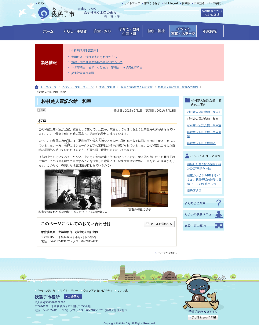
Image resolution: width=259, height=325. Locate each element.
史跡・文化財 (107, 87)
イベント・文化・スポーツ (78, 87)
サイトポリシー (69, 290)
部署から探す (152, 3)
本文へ (42, 3)
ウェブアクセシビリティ (97, 290)
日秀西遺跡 (194, 190)
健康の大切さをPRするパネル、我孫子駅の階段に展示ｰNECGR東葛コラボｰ (204, 180)
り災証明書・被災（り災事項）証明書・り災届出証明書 (106, 67)
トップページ (48, 87)
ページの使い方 (46, 290)
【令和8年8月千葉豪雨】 (83, 50)
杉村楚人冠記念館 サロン (204, 111)
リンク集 (122, 290)
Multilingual (171, 3)
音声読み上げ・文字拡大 (208, 3)
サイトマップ (132, 3)
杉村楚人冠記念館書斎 (201, 143)
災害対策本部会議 (82, 73)
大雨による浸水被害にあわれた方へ (94, 56)
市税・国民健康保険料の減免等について (96, 62)
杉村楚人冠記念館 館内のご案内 (178, 87)
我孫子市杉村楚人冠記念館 (136, 87)
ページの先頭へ (167, 253)
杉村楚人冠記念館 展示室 (204, 125)
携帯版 (186, 3)
